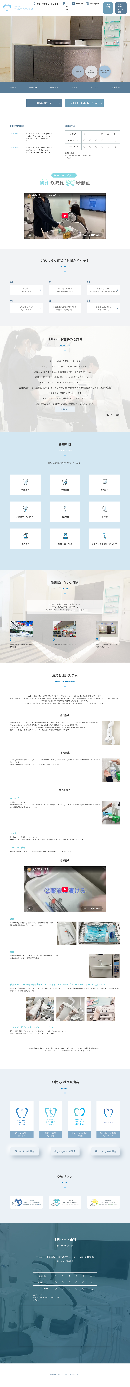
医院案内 (54, 87)
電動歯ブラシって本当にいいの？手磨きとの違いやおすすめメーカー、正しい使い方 (39, 150)
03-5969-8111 (65, 1246)
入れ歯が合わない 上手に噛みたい (26, 308)
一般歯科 (25, 489)
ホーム (13, 87)
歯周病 (105, 516)
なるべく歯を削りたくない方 (104, 543)
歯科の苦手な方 (65, 543)
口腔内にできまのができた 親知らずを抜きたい (65, 308)
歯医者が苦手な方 (44, 103)
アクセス (67, 8)
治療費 (75, 87)
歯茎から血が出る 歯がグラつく (103, 308)
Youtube (79, 4)
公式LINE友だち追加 (120, 8)
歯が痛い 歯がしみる (26, 290)
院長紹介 (64, 409)
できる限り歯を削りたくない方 (84, 103)
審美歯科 (105, 489)
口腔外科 (65, 516)
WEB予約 (108, 5)
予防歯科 (65, 489)
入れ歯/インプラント (25, 516)
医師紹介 (33, 87)
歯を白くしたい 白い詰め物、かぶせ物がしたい (103, 290)
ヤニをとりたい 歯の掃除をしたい (65, 290)
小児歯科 (25, 543)
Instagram (94, 4)
